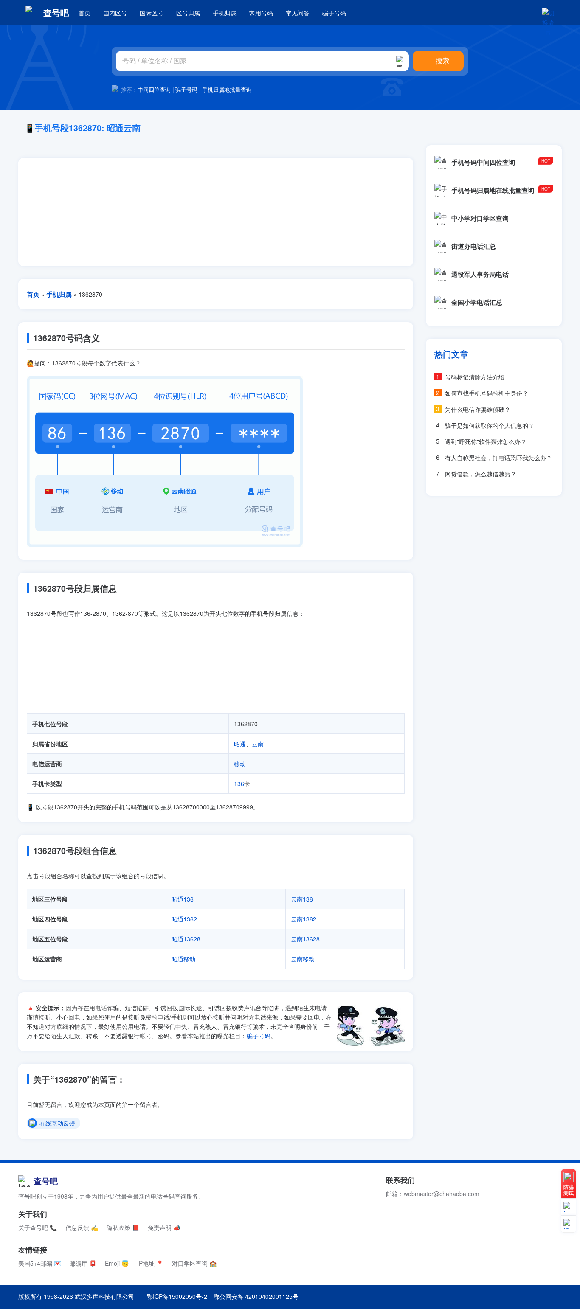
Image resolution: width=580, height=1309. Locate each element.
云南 (258, 743)
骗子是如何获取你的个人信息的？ (489, 425)
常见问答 (298, 12)
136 (239, 783)
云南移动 (303, 959)
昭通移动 (183, 959)
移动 (240, 763)
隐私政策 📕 (123, 1227)
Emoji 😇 (117, 1263)
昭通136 (183, 899)
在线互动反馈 (57, 1123)
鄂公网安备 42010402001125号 (256, 1296)
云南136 (302, 899)
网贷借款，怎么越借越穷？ (480, 473)
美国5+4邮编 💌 (39, 1263)
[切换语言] (548, 12)
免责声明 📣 (164, 1227)
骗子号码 (334, 12)
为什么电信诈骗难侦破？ (477, 409)
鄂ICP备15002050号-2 (177, 1296)
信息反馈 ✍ (81, 1227)
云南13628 (305, 939)
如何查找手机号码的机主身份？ (486, 393)
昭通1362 (184, 919)
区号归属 (188, 12)
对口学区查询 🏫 (194, 1263)
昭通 (240, 743)
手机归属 (225, 12)
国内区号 (115, 12)
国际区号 (151, 12)
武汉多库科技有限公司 (104, 1296)
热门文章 (451, 354)
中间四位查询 (154, 89)
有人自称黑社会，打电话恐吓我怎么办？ (498, 457)
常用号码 (261, 12)
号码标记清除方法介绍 (474, 377)
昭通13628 (186, 939)
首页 (84, 12)
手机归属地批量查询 (227, 89)
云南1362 (303, 919)
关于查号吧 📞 (37, 1227)
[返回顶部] (568, 1224)
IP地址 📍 (150, 1263)
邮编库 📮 (83, 1263)
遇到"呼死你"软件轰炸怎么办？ (486, 441)
